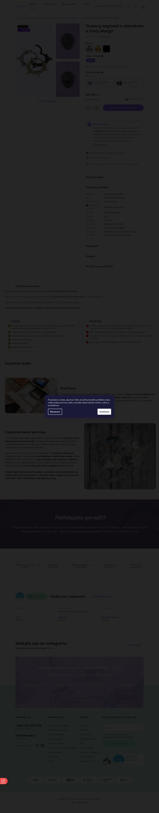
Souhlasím (104, 411)
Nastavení (55, 411)
